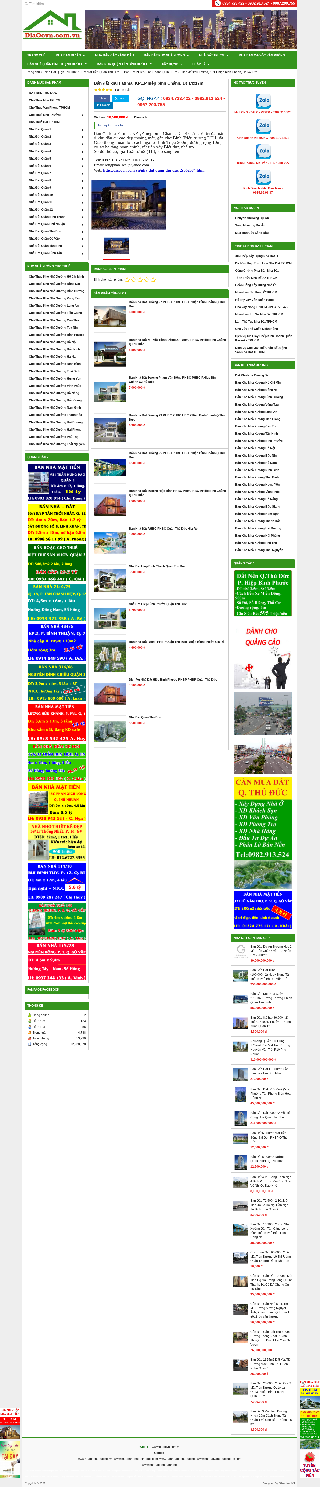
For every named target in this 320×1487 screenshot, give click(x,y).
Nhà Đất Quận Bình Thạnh (47, 217)
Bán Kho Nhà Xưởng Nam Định (257, 514)
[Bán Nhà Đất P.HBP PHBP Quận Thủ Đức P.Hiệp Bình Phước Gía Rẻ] (110, 656)
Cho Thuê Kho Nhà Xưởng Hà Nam (53, 356)
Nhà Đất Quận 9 (40, 187)
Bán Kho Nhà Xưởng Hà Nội (255, 448)
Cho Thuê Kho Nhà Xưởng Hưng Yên (55, 378)
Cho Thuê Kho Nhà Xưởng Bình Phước (56, 335)
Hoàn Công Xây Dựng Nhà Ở (255, 285)
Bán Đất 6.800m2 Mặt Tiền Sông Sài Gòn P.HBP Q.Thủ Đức (269, 1137)
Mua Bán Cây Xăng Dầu (114, 55)
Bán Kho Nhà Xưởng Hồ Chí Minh (258, 382)
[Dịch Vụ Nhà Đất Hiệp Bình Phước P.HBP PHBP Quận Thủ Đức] (110, 694)
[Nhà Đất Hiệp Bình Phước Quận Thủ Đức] (110, 618)
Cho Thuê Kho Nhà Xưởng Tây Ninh (54, 327)
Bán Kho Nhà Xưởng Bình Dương (259, 397)
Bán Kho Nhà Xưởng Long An (256, 412)
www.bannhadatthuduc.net (178, 1459)
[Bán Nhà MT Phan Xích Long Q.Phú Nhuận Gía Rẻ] (57, 802)
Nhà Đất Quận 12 (41, 209)
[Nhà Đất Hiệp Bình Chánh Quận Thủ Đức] (110, 581)
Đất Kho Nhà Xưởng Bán (252, 375)
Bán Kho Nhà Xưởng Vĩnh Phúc (257, 492)
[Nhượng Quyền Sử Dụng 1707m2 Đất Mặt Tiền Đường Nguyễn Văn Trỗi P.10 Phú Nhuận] (241, 1053)
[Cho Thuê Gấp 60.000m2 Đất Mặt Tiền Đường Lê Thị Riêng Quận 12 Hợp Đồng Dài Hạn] (241, 1264)
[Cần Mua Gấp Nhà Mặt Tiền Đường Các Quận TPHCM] (10, 1423)
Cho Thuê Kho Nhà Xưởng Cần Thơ (54, 320)
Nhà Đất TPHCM (212, 55)
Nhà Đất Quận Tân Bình (45, 246)
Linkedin (105, 104)
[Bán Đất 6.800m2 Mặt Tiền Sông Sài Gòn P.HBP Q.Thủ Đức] (241, 1145)
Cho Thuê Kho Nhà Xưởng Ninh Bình (55, 364)
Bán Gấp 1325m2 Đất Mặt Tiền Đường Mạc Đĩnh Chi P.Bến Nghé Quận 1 (271, 1364)
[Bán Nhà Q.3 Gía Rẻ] (57, 682)
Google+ (160, 1453)
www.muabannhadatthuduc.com (136, 1459)
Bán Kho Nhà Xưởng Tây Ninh (256, 433)
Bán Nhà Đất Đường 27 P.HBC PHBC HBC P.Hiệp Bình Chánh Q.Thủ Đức (177, 304)
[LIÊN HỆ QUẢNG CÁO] (263, 654)
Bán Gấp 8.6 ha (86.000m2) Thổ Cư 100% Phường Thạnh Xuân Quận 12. (270, 1022)
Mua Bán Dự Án (69, 55)
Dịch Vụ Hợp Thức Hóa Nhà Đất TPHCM (263, 263)
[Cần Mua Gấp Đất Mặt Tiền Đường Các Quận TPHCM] (310, 1394)
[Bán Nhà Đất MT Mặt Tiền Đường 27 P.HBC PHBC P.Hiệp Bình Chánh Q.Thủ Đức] (110, 354)
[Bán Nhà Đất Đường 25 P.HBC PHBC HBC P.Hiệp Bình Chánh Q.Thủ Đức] (110, 467)
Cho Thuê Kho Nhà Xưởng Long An (54, 305)
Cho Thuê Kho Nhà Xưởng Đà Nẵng (54, 393)
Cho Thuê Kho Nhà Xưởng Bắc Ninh (54, 349)
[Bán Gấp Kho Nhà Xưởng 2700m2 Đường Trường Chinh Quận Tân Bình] (241, 1006)
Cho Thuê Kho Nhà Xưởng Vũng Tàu (54, 298)
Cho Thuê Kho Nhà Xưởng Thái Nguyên (57, 444)
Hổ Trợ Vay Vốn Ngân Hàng (254, 300)
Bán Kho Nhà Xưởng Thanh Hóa (258, 521)
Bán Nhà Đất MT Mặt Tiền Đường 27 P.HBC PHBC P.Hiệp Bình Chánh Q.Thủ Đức (177, 342)
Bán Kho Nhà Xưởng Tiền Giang (257, 419)
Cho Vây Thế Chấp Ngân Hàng (256, 329)
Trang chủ (37, 55)
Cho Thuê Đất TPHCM (44, 122)
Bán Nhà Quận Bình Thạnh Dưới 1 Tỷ (57, 64)
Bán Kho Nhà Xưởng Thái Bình (257, 477)
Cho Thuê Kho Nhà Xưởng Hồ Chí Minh (56, 276)
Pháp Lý (199, 64)
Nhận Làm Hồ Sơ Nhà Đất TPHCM (259, 314)
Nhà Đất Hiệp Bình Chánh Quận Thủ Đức (157, 566)
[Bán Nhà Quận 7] (57, 642)
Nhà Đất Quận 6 (40, 166)
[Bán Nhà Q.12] (57, 602)
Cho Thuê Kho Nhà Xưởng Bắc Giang (55, 400)
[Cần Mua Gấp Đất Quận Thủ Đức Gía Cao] (263, 833)
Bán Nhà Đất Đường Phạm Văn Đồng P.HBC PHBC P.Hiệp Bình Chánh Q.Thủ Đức (173, 380)
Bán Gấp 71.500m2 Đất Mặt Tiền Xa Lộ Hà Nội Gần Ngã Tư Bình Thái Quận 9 (269, 1205)
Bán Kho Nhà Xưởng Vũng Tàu (257, 404)
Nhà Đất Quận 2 (40, 136)
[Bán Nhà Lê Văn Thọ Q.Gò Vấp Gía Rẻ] (263, 910)
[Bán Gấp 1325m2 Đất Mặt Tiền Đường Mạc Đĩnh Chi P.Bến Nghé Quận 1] (241, 1371)
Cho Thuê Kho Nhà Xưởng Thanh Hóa (55, 415)
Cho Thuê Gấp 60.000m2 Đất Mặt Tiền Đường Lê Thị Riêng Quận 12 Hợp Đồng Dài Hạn (270, 1257)
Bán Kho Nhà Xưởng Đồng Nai (256, 390)
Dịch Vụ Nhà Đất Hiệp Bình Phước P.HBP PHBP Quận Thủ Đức (173, 679)
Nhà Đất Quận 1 (40, 129)
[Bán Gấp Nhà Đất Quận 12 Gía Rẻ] (57, 522)
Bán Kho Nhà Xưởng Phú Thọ (256, 543)
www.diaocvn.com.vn (166, 1447)
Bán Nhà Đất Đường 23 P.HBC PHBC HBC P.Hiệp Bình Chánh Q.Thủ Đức (177, 417)
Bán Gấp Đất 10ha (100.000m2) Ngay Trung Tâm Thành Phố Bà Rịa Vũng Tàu (271, 974)
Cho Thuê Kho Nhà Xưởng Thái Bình (54, 371)
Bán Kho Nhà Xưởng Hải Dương (258, 528)
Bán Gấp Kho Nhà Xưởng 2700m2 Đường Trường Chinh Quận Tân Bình (271, 998)
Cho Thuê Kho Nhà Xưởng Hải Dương (56, 422)
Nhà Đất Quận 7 (40, 173)
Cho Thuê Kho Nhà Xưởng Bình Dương (56, 291)
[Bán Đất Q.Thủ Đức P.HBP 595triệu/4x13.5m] (263, 593)
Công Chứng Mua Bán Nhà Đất (257, 270)
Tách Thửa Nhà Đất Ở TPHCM (256, 278)
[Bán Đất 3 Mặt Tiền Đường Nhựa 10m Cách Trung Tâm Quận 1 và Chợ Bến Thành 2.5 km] (241, 1423)
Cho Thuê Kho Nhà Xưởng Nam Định (55, 407)
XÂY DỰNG (170, 64)
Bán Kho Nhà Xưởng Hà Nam (256, 463)
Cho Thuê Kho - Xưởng (45, 115)
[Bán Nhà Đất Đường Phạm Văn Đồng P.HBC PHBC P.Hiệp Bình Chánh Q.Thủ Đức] (110, 392)
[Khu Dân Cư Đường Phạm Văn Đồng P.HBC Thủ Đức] (263, 713)
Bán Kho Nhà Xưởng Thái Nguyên (259, 550)
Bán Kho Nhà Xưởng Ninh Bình (257, 470)
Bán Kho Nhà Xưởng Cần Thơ (256, 426)
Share (103, 98)
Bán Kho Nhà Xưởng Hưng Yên (257, 484)
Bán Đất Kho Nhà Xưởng (165, 55)
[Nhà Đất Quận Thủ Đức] (110, 731)
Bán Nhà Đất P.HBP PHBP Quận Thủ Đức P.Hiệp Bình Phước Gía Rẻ (177, 642)
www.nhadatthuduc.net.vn (95, 1459)
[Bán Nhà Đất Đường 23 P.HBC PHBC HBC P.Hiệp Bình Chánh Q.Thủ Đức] (110, 430)
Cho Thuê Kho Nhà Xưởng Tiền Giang (55, 313)
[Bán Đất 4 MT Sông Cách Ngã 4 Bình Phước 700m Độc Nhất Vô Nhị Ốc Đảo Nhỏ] (241, 1189)
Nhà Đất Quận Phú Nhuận (47, 224)
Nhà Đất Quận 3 (40, 144)
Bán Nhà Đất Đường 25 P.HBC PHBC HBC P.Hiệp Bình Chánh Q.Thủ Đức (177, 455)
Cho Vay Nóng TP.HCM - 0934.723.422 (261, 307)
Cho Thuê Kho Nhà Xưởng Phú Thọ (53, 437)
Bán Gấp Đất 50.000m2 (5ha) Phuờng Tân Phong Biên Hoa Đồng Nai (270, 1094)
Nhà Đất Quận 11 (41, 202)
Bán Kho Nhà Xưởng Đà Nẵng (256, 499)
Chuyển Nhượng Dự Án (252, 218)
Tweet (122, 98)
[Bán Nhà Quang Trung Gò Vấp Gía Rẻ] (57, 922)
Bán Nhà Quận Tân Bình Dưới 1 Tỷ (124, 64)
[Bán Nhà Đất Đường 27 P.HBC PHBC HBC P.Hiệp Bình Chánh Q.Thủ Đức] (110, 316)
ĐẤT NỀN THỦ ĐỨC (43, 93)
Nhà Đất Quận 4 (40, 151)
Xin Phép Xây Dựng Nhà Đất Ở (256, 256)
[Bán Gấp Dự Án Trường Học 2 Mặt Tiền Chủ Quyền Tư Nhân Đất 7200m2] (241, 958)
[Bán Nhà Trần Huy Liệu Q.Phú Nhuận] (57, 762)
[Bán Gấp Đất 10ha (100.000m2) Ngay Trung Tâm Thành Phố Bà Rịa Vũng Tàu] (241, 982)
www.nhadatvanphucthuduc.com (219, 1459)
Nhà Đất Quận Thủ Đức (45, 231)
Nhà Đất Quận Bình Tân (45, 253)
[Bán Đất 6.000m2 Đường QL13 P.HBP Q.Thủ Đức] (241, 1169)
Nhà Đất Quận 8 (40, 180)
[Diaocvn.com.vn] (52, 38)
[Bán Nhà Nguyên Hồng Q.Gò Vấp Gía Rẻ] (57, 961)
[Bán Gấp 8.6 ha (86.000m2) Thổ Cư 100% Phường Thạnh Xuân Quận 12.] (241, 1029)
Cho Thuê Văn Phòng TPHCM (49, 107)
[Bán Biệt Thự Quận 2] (57, 562)
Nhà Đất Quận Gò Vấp (44, 238)
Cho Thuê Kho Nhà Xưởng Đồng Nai (54, 284)
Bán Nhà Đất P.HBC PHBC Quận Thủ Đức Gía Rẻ (163, 528)
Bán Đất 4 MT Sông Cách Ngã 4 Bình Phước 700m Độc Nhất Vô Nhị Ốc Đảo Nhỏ (271, 1181)
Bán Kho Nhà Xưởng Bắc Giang (257, 506)
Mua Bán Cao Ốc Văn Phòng (262, 55)
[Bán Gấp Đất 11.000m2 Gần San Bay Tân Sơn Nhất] (241, 1081)
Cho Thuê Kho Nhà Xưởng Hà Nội (52, 342)
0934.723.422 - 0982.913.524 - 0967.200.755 (258, 3)
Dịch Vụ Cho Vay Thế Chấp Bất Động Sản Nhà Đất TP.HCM (261, 350)
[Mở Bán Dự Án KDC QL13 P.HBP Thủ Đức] (263, 756)
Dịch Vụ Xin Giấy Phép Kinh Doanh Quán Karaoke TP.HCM (263, 338)
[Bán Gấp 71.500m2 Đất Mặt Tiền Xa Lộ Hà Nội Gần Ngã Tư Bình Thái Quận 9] (241, 1212)
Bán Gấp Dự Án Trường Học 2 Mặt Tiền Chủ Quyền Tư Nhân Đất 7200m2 (271, 951)
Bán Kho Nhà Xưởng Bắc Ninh (256, 455)
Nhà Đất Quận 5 (40, 158)
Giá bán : (100, 117)
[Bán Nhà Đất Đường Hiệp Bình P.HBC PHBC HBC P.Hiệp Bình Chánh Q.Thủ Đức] (110, 505)
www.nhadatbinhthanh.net (160, 1465)
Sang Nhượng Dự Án (250, 225)
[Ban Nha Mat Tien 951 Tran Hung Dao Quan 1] (57, 482)
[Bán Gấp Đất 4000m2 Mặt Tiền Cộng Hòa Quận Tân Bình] (241, 1125)
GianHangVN (287, 1483)
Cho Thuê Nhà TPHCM (44, 100)
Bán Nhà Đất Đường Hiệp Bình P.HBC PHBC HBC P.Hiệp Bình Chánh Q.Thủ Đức (177, 493)
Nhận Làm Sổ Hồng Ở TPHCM (256, 292)
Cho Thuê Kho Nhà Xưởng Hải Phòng (55, 429)
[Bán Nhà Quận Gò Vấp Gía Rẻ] (57, 842)
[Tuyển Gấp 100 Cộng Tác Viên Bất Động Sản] (310, 1464)
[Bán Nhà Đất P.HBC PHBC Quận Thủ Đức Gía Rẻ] (110, 543)
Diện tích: (141, 117)
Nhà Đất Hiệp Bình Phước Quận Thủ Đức (158, 604)
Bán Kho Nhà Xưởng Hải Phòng (257, 535)
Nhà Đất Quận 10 (41, 195)
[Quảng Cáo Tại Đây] (10, 1459)
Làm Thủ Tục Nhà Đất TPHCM (256, 321)
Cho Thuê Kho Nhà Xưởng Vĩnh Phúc (55, 386)
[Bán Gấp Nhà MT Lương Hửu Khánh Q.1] (57, 722)
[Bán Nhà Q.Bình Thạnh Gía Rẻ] (57, 882)
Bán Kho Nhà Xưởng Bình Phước (259, 441)
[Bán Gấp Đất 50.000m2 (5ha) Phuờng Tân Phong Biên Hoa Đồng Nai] (241, 1101)
